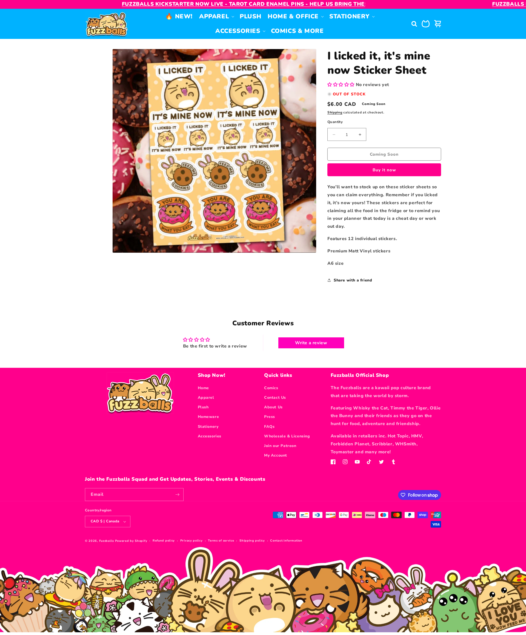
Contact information (286, 541)
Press (269, 416)
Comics (271, 388)
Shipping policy (252, 541)
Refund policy (164, 541)
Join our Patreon (280, 445)
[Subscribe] (177, 494)
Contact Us (275, 397)
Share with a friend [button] (353, 280)
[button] (216, 16)
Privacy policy (191, 541)
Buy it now (384, 170)
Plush (203, 407)
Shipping (334, 112)
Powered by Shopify (131, 541)
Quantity (335, 121)
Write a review (311, 343)
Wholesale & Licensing (287, 436)
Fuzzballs (106, 541)
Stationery (208, 426)
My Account (275, 455)
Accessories (210, 436)
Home (203, 388)
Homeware (208, 416)
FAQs (269, 426)
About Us (273, 407)
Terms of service (221, 541)
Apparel (206, 397)
